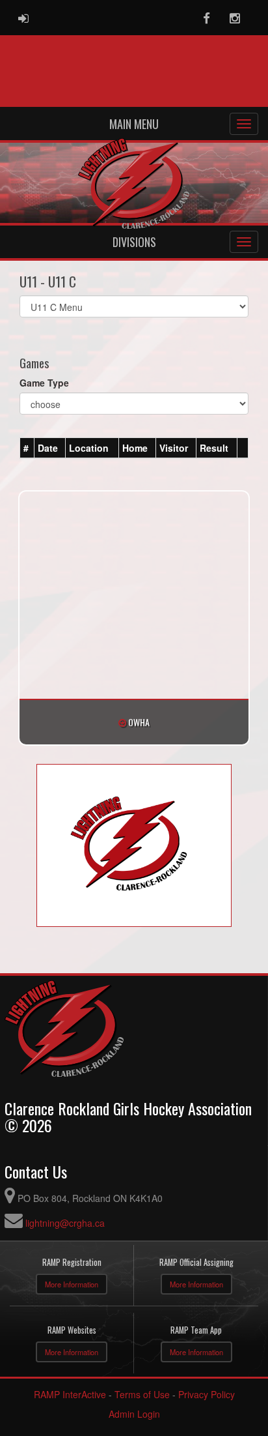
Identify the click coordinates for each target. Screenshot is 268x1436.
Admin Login (134, 1413)
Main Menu (134, 123)
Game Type (44, 382)
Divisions (134, 241)
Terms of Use (142, 1394)
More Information (71, 1284)
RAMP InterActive (70, 1394)
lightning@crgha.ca (65, 1222)
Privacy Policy (206, 1394)
